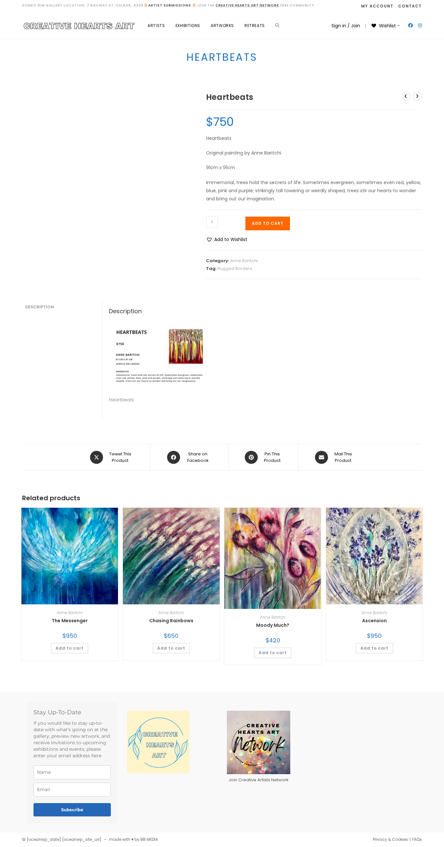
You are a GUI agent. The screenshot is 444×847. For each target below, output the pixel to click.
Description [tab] (39, 307)
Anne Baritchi (244, 261)
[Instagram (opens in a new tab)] (419, 25)
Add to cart (267, 223)
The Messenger (70, 620)
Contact (410, 6)
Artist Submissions (169, 5)
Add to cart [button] (70, 648)
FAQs (417, 839)
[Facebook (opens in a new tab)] (410, 25)
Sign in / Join (346, 25)
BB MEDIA (149, 839)
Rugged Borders (234, 268)
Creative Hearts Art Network (247, 5)
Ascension (374, 620)
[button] (226, 239)
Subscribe (72, 809)
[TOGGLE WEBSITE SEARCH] (277, 26)
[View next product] (417, 96)
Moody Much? (272, 625)
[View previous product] (406, 96)
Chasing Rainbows (171, 620)
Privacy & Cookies (390, 839)
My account (377, 6)
